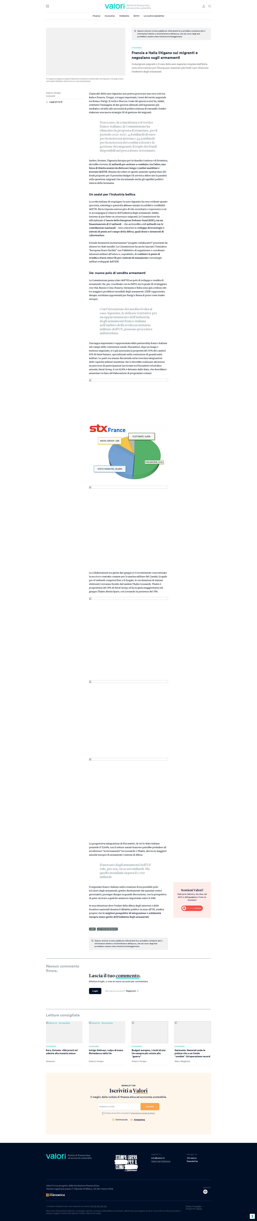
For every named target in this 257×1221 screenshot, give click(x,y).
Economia (110, 16)
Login (95, 991)
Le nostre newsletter (154, 16)
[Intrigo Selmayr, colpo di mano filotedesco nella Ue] (107, 1032)
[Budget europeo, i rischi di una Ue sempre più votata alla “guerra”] (150, 1032)
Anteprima (139, 1120)
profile (203, 6)
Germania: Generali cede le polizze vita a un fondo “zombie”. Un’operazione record (192, 1053)
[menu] (47, 6)
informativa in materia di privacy (143, 1113)
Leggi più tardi (55, 102)
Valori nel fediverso (160, 1161)
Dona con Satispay (192, 908)
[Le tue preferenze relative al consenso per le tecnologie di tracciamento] (252, 1216)
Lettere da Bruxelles (107, 929)
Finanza (96, 16)
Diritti (136, 16)
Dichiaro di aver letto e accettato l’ (130, 1113)
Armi (92, 929)
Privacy (189, 1206)
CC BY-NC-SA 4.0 (99, 1206)
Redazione (50, 1061)
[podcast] (205, 1192)
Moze (199, 1209)
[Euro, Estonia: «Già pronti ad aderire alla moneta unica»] (64, 1032)
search (209, 6)
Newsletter (192, 1161)
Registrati (131, 991)
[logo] (128, 6)
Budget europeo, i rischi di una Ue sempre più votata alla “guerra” (148, 1053)
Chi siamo (192, 1158)
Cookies (197, 1206)
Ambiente (124, 16)
